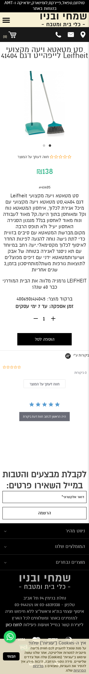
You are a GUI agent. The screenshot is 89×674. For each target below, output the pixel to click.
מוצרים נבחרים (70, 562)
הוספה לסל (44, 339)
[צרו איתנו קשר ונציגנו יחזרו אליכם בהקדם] (71, 34)
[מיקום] (83, 34)
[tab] (44, 383)
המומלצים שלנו (70, 546)
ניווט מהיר (75, 531)
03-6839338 (50, 604)
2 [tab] (41, 145)
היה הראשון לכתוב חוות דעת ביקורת (44, 416)
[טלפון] (59, 34)
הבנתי (11, 656)
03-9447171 (24, 604)
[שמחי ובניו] (52, 19)
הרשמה (44, 513)
